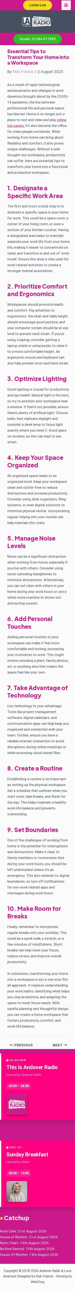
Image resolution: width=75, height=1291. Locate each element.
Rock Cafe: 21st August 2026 (23, 1231)
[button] (37, 5)
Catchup (16, 1217)
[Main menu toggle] (66, 5)
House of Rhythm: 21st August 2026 (29, 1237)
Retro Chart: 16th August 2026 (24, 1243)
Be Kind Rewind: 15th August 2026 (27, 1249)
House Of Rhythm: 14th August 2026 (29, 1255)
